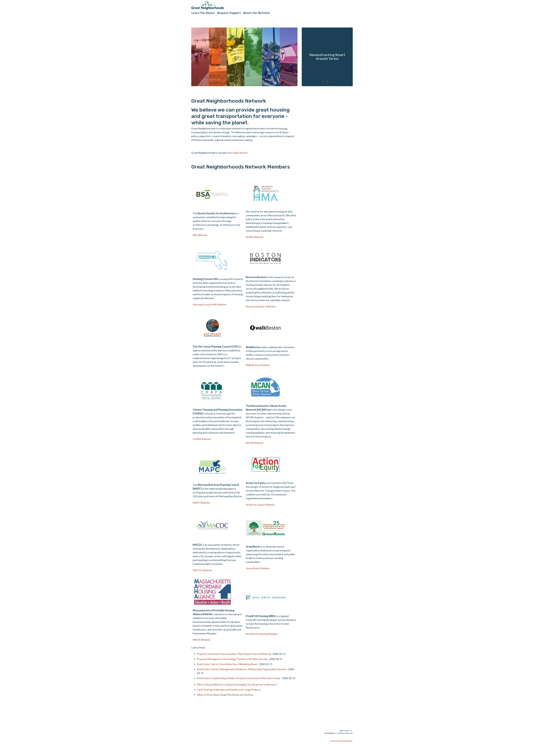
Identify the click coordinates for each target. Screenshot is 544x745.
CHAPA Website (202, 439)
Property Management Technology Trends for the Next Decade (232, 659)
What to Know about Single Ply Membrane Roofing (225, 694)
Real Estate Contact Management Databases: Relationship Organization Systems (241, 669)
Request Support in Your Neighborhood (327, 57)
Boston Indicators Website (261, 306)
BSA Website (200, 235)
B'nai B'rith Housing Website (262, 633)
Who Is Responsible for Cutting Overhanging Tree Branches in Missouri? (237, 684)
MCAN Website (255, 442)
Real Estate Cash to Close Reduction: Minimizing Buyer (227, 664)
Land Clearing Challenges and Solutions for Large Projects (229, 689)
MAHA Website (201, 639)
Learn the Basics (203, 13)
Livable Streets (239, 152)
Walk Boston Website (258, 365)
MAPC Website (201, 502)
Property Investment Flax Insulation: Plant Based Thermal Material (234, 653)
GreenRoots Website (257, 568)
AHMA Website (255, 237)
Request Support (229, 13)
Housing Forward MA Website (209, 304)
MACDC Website (202, 570)
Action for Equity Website (260, 504)
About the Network (256, 13)
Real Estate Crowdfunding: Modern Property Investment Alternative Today (238, 678)
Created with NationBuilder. (341, 741)
